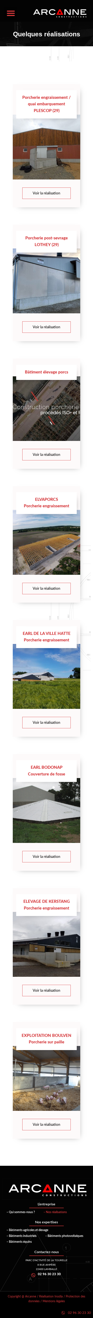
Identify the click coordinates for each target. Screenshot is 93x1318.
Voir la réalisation (46, 193)
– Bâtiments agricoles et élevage (27, 1230)
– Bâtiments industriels (21, 1236)
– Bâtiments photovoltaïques (64, 1236)
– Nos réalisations (55, 1212)
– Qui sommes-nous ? (20, 1212)
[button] (10, 13)
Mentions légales (54, 1301)
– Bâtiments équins (19, 1241)
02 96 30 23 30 (79, 1313)
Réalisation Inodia (51, 1296)
